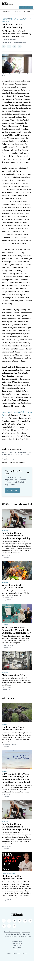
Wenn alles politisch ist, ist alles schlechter (12, 586)
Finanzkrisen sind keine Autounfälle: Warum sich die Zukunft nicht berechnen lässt (16, 630)
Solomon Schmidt (8, 898)
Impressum (26, 932)
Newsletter (6, 7)
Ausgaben (14, 7)
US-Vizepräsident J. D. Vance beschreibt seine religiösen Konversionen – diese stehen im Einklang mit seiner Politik (16, 778)
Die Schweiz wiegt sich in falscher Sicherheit (13, 728)
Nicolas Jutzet (7, 687)
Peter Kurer (6, 794)
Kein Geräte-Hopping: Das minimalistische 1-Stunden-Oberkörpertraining (16, 536)
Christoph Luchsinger (9, 744)
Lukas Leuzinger (8, 598)
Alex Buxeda (21, 898)
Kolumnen (28, 11)
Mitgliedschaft (25, 7)
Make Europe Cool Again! (14, 675)
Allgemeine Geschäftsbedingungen (18, 934)
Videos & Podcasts (8, 873)
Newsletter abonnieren (12, 932)
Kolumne (5, 18)
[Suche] (31, 3)
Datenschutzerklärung (12, 936)
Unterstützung (26, 936)
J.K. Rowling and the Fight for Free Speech (12, 877)
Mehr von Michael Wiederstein (13, 462)
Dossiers (18, 11)
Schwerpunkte (7, 11)
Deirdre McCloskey (8, 645)
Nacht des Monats (16, 18)
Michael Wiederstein (9, 40)
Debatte (5, 724)
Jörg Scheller (7, 555)
